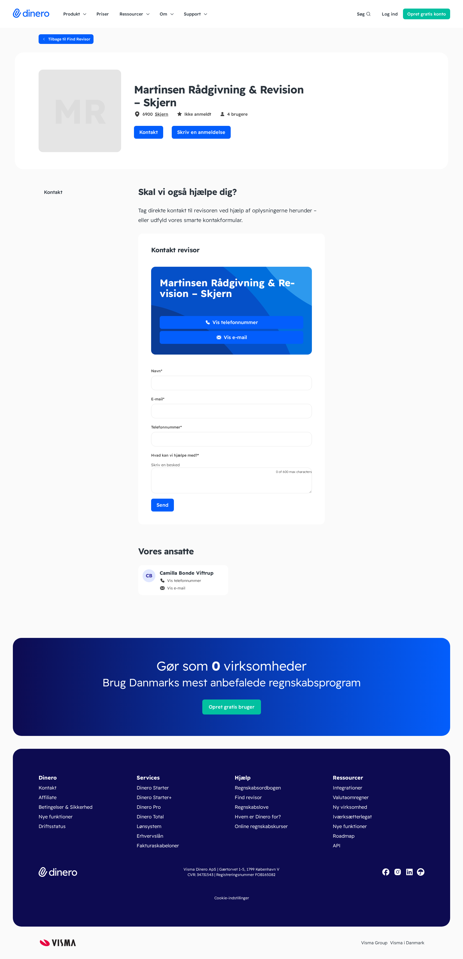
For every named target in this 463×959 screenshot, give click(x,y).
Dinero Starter (153, 788)
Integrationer (347, 788)
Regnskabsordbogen (258, 788)
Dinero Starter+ (154, 797)
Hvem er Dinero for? (258, 817)
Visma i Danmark (407, 942)
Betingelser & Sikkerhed (65, 807)
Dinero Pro (149, 807)
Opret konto (426, 14)
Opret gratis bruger (232, 707)
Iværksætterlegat (352, 817)
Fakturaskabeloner (158, 846)
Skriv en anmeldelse (201, 132)
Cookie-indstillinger (231, 898)
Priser (102, 14)
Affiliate (48, 797)
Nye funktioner (56, 817)
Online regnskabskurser (261, 826)
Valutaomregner (351, 797)
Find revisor (248, 797)
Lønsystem (149, 826)
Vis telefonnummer (235, 322)
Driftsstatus (52, 826)
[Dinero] (31, 14)
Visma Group (374, 942)
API (337, 846)
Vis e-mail (235, 337)
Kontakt (148, 132)
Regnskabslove (251, 807)
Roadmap (343, 836)
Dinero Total (150, 817)
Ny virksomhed (350, 807)
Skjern (161, 114)
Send (162, 505)
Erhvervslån (150, 836)
